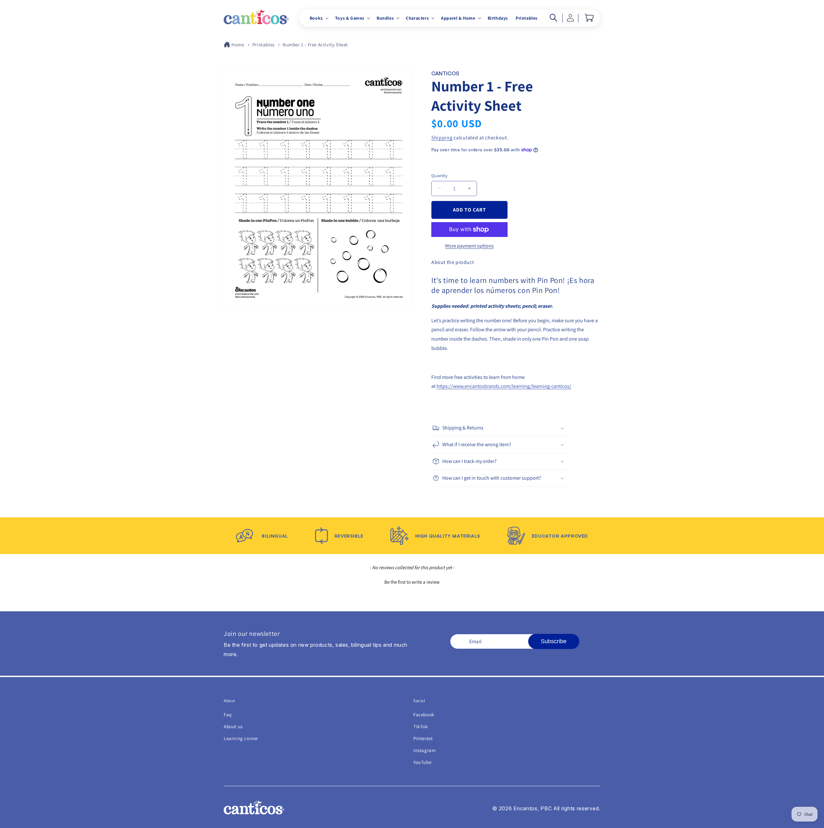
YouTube (422, 762)
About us (233, 726)
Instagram (424, 750)
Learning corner (241, 738)
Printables (263, 45)
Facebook (423, 714)
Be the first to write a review (412, 582)
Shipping (442, 137)
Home (237, 45)
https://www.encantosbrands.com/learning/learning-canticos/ (503, 386)
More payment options (469, 245)
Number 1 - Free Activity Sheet (315, 45)
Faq (228, 714)
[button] (318, 18)
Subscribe (553, 641)
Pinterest (423, 738)
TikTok (420, 726)
